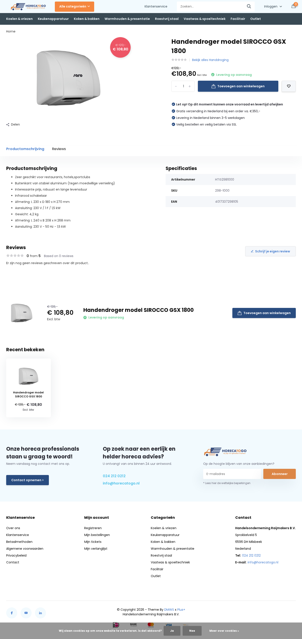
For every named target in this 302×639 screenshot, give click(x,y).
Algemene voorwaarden (24, 548)
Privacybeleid (16, 555)
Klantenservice (156, 6)
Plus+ (181, 609)
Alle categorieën (72, 6)
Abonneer (280, 474)
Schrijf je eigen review (272, 251)
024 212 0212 (114, 476)
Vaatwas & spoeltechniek (205, 19)
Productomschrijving (25, 148)
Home (10, 31)
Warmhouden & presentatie (127, 19)
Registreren (93, 528)
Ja (172, 631)
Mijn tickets (92, 542)
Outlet (255, 19)
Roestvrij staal (167, 19)
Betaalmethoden (19, 542)
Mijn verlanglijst (95, 548)
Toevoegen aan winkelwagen (241, 86)
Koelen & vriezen (19, 19)
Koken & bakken (86, 19)
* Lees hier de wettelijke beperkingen (226, 483)
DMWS (169, 609)
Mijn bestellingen (97, 535)
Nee (192, 631)
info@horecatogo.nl (121, 483)
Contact (12, 562)
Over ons (13, 528)
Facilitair (238, 19)
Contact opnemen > (27, 480)
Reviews (59, 148)
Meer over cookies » (224, 631)
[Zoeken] (249, 6)
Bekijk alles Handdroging (210, 60)
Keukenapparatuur (53, 19)
